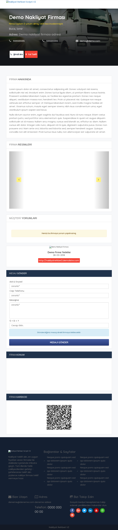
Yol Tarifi (32, 54)
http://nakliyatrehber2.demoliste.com (59, 260)
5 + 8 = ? (14, 320)
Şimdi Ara (18, 54)
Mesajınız (14, 300)
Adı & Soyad (15, 281)
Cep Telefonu (16, 290)
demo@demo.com (90, 40)
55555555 (19, 40)
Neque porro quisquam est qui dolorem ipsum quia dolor (61, 461)
